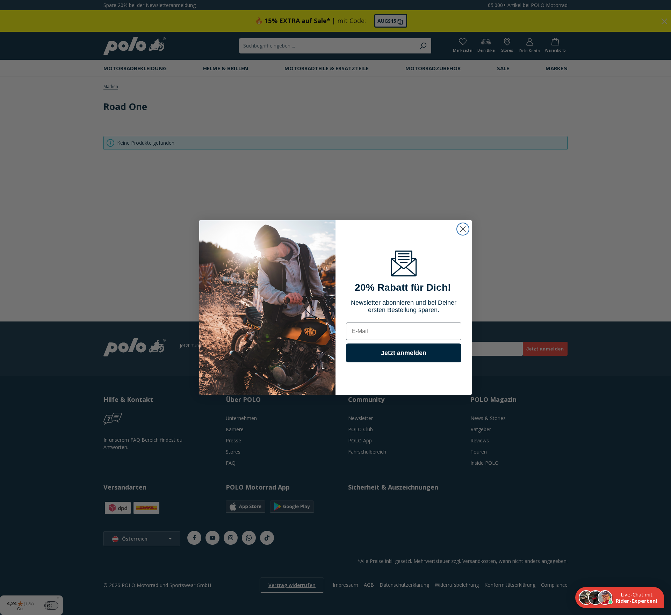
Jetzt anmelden (403, 352)
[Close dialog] (463, 229)
